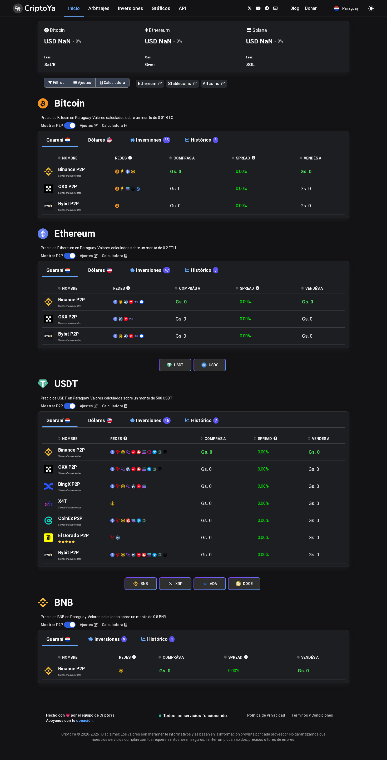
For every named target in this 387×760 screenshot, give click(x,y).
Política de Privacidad (266, 715)
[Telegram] (267, 8)
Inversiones (130, 8)
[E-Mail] (275, 8)
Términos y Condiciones (312, 715)
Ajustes (84, 83)
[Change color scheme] (371, 8)
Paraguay (350, 8)
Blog (294, 8)
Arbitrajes (99, 8)
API (182, 8)
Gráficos (161, 8)
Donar (311, 8)
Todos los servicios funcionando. (195, 715)
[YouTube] (258, 8)
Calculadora (114, 83)
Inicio (74, 8)
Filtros (58, 83)
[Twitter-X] (249, 8)
